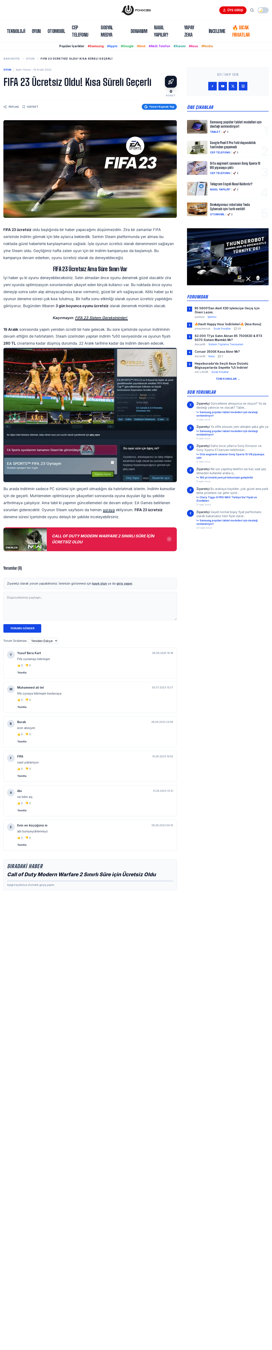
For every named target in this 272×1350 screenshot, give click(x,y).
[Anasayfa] (135, 10)
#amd (141, 46)
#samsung (96, 46)
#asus (193, 46)
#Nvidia (207, 46)
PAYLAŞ (13, 106)
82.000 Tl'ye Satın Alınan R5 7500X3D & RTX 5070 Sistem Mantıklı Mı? (228, 338)
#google (127, 46)
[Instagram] (243, 86)
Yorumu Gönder (22, 628)
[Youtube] (222, 86)
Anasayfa (11, 58)
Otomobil (56, 31)
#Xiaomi (180, 46)
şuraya (109, 510)
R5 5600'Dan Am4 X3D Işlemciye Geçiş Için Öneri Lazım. (227, 310)
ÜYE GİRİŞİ (235, 10)
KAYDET (32, 106)
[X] (233, 86)
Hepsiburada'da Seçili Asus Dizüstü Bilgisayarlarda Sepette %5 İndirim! (221, 365)
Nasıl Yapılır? (161, 31)
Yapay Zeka (189, 31)
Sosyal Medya (107, 31)
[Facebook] (212, 86)
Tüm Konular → (228, 378)
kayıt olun (99, 583)
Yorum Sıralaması (15, 640)
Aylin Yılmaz (23, 69)
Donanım (139, 31)
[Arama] (252, 10)
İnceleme (217, 31)
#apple (112, 46)
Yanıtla (22, 672)
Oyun (36, 31)
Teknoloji (16, 31)
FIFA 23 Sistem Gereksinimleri (101, 317)
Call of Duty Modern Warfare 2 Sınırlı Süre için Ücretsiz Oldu (81, 874)
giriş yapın (124, 583)
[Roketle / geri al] (171, 82)
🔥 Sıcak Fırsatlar (241, 31)
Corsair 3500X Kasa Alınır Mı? (217, 351)
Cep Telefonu (80, 31)
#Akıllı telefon (159, 46)
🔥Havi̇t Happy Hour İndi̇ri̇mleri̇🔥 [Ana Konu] (228, 324)
